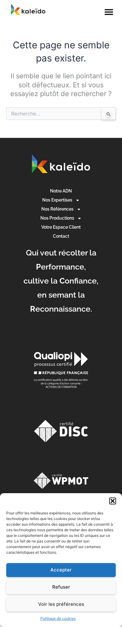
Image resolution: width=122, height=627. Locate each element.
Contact (61, 236)
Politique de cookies (58, 618)
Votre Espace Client (61, 227)
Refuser (61, 587)
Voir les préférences (61, 604)
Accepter (61, 570)
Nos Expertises (57, 199)
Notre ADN (61, 190)
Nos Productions (57, 218)
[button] (112, 501)
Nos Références (57, 209)
